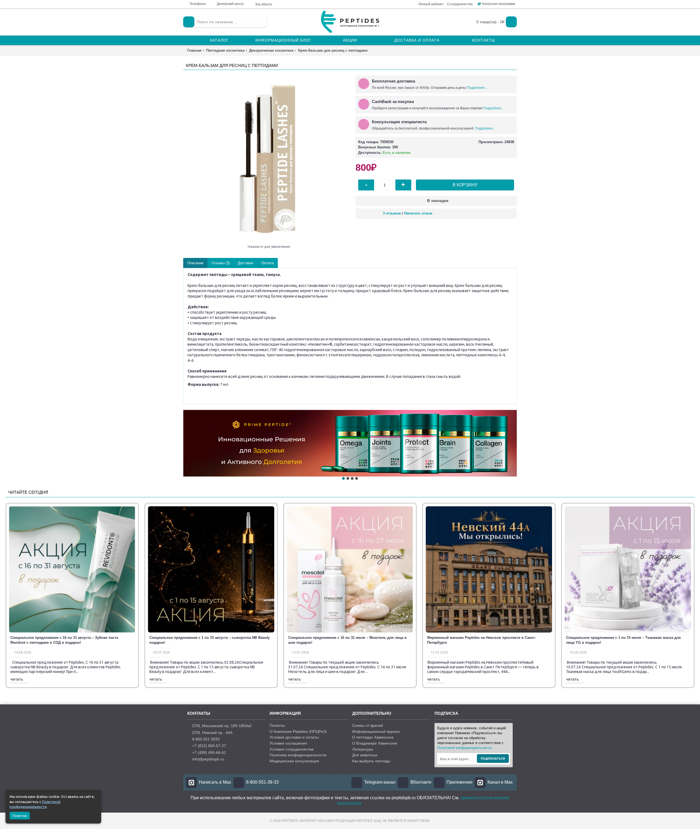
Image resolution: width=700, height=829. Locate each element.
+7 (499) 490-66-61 (209, 752)
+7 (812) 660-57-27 (209, 745)
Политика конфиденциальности (298, 755)
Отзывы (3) (221, 263)
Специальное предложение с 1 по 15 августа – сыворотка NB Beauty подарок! (209, 640)
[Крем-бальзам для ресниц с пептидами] (266, 158)
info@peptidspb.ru (208, 759)
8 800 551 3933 (206, 739)
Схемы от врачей (367, 725)
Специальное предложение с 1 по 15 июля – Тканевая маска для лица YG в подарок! (623, 640)
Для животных (364, 755)
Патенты (277, 725)
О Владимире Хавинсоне (374, 743)
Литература (362, 749)
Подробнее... (477, 88)
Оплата (267, 263)
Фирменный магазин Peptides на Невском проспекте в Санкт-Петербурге (481, 640)
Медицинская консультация (294, 761)
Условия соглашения (288, 743)
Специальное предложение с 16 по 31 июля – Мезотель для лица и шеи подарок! (347, 640)
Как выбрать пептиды (371, 761)
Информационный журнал (376, 731)
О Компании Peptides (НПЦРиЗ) (298, 731)
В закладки (437, 200)
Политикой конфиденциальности (464, 748)
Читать (16, 679)
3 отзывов (392, 213)
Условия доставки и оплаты (294, 737)
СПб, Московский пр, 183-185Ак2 (222, 726)
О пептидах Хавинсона (372, 737)
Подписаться (493, 758)
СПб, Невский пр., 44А (212, 732)
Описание (195, 263)
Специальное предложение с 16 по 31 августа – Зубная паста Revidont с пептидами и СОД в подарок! (64, 640)
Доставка (245, 263)
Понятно (19, 816)
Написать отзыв (418, 213)
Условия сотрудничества (292, 749)
